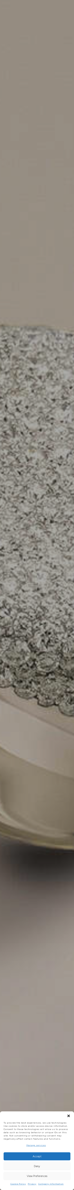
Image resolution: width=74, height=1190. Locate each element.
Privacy (32, 1184)
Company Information (51, 1184)
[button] (68, 1116)
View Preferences (37, 1176)
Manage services (36, 1145)
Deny (37, 1166)
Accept (37, 1156)
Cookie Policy (18, 1184)
